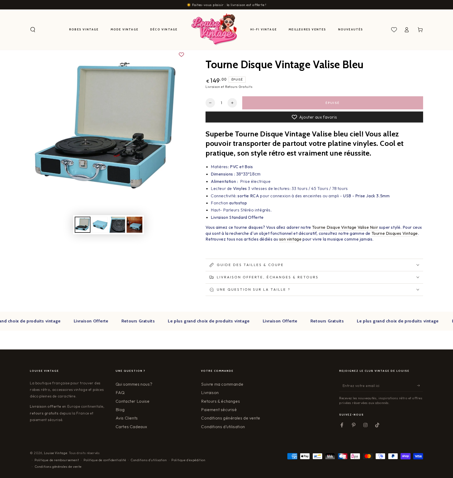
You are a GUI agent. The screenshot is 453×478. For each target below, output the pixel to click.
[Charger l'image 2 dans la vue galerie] (100, 225)
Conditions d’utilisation (223, 426)
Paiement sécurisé (219, 409)
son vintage (290, 239)
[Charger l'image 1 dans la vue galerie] (82, 225)
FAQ (120, 392)
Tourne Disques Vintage (394, 233)
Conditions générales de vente (230, 418)
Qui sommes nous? (134, 384)
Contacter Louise (133, 401)
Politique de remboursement (57, 460)
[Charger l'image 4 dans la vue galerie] (134, 225)
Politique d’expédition (188, 460)
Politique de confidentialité (105, 460)
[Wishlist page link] (394, 30)
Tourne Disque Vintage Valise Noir (345, 227)
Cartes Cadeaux (131, 426)
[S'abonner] (420, 385)
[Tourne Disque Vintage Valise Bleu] (378, 227)
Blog (120, 409)
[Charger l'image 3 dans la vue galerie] (117, 225)
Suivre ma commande (222, 384)
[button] (33, 29)
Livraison (210, 392)
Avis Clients (127, 418)
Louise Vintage (55, 453)
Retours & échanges (220, 401)
